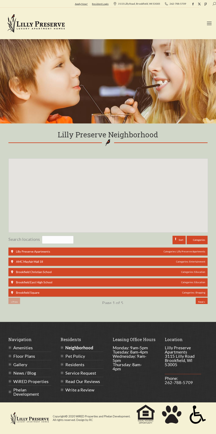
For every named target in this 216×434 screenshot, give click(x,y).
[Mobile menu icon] (209, 23)
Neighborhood (79, 348)
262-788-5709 (178, 3)
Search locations (24, 239)
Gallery (20, 364)
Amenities (23, 348)
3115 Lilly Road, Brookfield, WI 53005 (139, 3)
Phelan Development (26, 392)
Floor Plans (24, 356)
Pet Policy (75, 356)
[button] (102, 218)
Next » (201, 301)
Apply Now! (81, 3)
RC (91, 420)
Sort (181, 239)
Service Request (80, 373)
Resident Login (100, 3)
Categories (199, 239)
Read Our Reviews (82, 381)
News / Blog (24, 373)
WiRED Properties (31, 381)
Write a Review (79, 390)
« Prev (14, 301)
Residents (74, 364)
